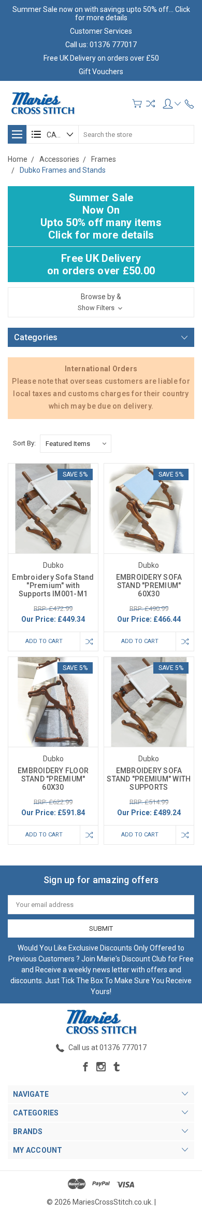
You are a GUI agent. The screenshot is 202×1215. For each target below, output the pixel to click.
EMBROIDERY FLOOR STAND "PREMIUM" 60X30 (53, 778)
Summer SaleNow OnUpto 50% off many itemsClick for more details (101, 216)
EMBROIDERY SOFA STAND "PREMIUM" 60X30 (149, 585)
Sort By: (24, 443)
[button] (101, 302)
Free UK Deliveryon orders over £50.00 (101, 264)
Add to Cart (44, 641)
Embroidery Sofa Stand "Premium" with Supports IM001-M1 (53, 585)
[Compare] (150, 103)
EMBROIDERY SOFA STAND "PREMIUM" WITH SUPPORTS (149, 778)
